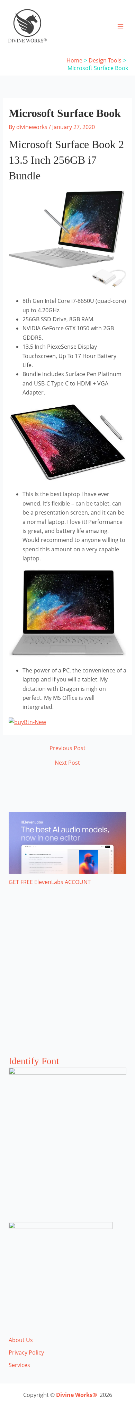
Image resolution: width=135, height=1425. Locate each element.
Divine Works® (76, 1395)
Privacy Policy (26, 1352)
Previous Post (68, 748)
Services (19, 1365)
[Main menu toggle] (120, 26)
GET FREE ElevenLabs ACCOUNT (50, 882)
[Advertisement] (67, 977)
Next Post (67, 762)
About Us (21, 1340)
